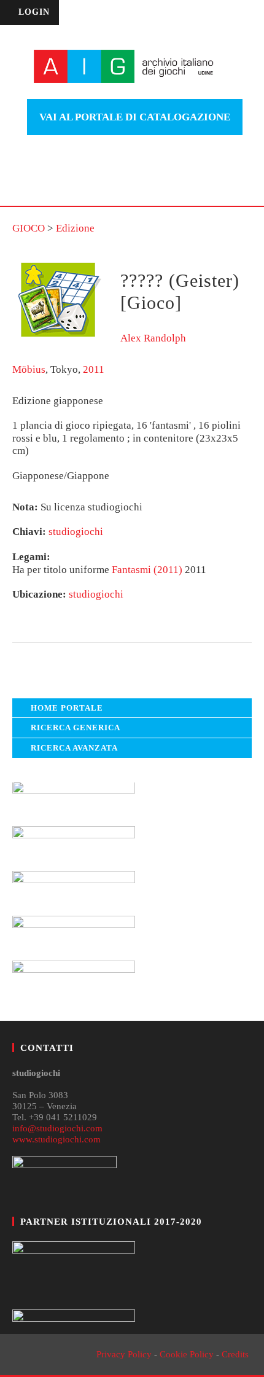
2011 (93, 369)
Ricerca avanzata (74, 747)
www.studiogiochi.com (56, 1139)
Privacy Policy (124, 1354)
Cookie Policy (187, 1354)
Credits (235, 1354)
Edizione (75, 228)
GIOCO (28, 228)
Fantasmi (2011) (147, 569)
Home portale (67, 707)
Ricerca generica (75, 727)
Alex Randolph (153, 338)
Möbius (28, 369)
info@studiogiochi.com (57, 1128)
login (34, 12)
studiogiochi (76, 531)
